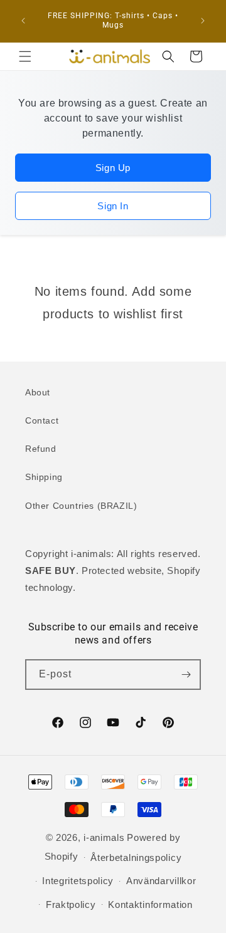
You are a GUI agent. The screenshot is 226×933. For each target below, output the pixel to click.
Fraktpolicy (71, 904)
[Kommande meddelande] (203, 20)
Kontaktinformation (150, 904)
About (37, 392)
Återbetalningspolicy (135, 857)
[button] (25, 56)
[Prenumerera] (186, 674)
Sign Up (113, 167)
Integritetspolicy (78, 880)
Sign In (112, 206)
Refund (40, 449)
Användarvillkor (161, 880)
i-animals (103, 837)
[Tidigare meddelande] (23, 20)
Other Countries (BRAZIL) (81, 506)
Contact (41, 420)
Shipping (44, 477)
